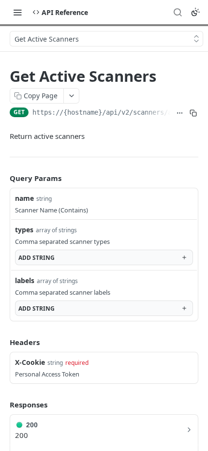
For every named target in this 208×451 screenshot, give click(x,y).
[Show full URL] (179, 113)
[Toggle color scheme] (195, 12)
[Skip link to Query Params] (3, 178)
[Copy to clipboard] (193, 113)
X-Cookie (30, 362)
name (24, 198)
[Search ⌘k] (177, 12)
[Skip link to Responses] (3, 404)
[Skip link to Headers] (3, 343)
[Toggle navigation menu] (17, 12)
